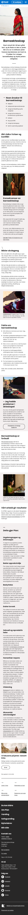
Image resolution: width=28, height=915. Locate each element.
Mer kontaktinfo (5, 850)
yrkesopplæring (7, 731)
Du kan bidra (7, 805)
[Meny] (25, 2)
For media (4, 853)
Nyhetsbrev (6, 823)
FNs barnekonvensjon (7, 442)
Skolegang (6, 690)
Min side (5, 827)
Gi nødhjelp (17, 2)
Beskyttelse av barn (19, 785)
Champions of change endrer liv (14, 426)
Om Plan (5, 810)
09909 (7, 837)
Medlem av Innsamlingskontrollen (15, 906)
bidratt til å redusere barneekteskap (10, 517)
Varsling (5, 814)
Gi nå (5, 767)
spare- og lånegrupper (9, 735)
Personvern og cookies (7, 910)
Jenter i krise (4, 785)
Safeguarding (7, 819)
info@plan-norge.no (6, 838)
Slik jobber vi (6, 5)
